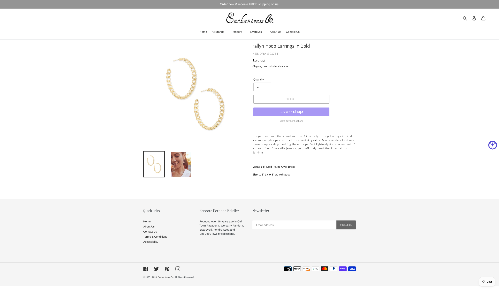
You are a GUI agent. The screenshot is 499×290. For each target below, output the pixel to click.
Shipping (257, 66)
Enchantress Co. (166, 277)
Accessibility (150, 241)
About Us (149, 226)
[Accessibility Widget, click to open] (492, 145)
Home (147, 221)
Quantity (258, 79)
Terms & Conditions (155, 236)
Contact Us (150, 231)
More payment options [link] (291, 121)
